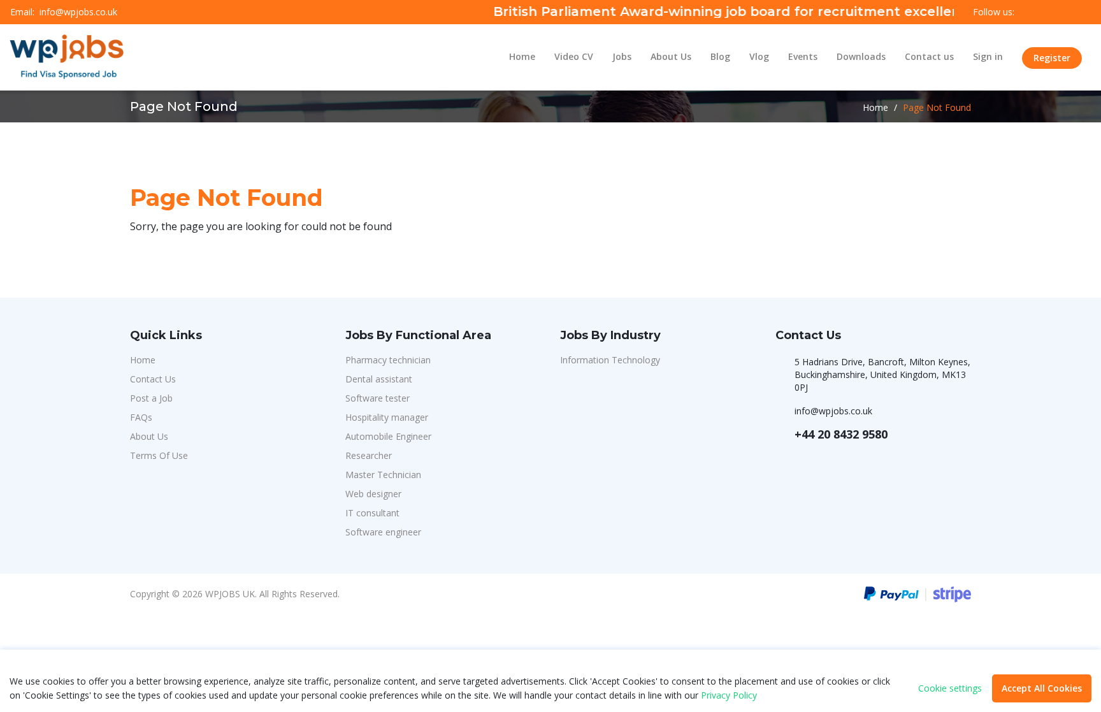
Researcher (368, 455)
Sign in (988, 56)
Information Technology (610, 360)
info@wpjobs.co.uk (78, 12)
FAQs (141, 417)
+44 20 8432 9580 (841, 434)
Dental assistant (378, 379)
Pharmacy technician (388, 360)
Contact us (929, 56)
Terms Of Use (159, 455)
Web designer (373, 494)
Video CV (573, 56)
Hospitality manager (386, 417)
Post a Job (151, 398)
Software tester (377, 398)
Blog (720, 56)
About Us (671, 56)
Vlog (759, 56)
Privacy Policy (729, 695)
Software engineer (383, 532)
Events (802, 56)
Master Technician (383, 475)
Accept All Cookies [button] (1042, 688)
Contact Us (153, 379)
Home (522, 56)
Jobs (621, 56)
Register (1051, 58)
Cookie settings (950, 688)
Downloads (861, 56)
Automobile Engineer (388, 436)
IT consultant (372, 513)
